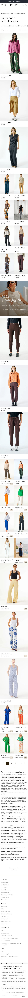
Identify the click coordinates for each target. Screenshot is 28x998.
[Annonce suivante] (26, 1)
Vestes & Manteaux (6, 921)
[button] (2, 5)
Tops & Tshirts (5, 916)
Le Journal (3, 887)
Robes (2, 909)
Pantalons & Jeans (5, 911)
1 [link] (7, 763)
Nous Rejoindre (5, 892)
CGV (2, 951)
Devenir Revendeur (6, 889)
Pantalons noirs (5, 25)
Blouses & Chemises (6, 914)
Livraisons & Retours (6, 935)
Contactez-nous (5, 933)
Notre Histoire (4, 882)
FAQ (2, 930)
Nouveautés (4, 906)
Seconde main (4, 900)
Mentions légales (5, 954)
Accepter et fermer (23, 995)
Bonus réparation (5, 940)
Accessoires (4, 924)
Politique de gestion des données (9, 956)
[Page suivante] (14, 767)
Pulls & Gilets (4, 919)
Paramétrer (14, 995)
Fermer (4, 995)
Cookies (3, 959)
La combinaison (5, 833)
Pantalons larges (13, 25)
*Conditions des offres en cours (9, 938)
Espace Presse (5, 897)
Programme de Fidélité (7, 895)
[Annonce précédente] (2, 1)
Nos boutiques (5, 884)
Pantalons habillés (23, 25)
